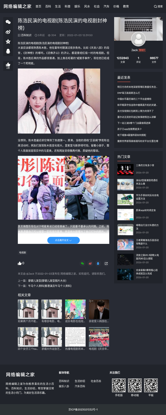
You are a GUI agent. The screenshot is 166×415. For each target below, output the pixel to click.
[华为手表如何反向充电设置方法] (125, 199)
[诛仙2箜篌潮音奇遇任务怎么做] (125, 184)
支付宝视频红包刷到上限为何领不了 (135, 111)
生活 (58, 6)
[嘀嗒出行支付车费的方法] (125, 229)
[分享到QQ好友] (8, 51)
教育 (126, 6)
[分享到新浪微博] (8, 32)
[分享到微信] (8, 22)
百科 (48, 6)
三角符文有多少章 (145, 165)
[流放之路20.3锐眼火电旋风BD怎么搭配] (125, 259)
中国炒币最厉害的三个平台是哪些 (134, 99)
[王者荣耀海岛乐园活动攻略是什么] (125, 244)
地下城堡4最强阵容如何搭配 (131, 135)
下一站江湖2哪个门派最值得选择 (133, 123)
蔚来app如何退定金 (146, 210)
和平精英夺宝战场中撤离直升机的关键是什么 (140, 105)
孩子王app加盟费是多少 (129, 129)
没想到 (22, 140)
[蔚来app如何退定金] (125, 214)
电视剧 (35, 43)
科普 (68, 6)
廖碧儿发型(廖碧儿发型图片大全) (47, 280)
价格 (116, 6)
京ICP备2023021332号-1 (83, 409)
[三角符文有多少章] (125, 169)
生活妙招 (80, 381)
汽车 (106, 6)
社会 (97, 6)
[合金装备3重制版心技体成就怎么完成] (125, 274)
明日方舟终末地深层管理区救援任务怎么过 (138, 87)
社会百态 (96, 381)
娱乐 (77, 6)
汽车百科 (80, 386)
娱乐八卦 (64, 386)
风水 (87, 6)
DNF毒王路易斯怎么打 (128, 93)
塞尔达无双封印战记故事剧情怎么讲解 (136, 117)
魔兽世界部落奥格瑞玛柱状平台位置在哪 (137, 141)
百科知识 (26, 35)
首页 (38, 6)
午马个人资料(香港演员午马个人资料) (49, 285)
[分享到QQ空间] (8, 41)
